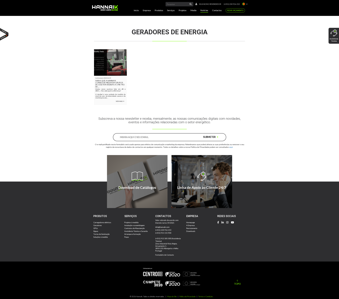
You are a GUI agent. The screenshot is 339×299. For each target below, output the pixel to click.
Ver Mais (119, 101)
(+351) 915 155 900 (163, 233)
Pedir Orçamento (235, 10)
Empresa (147, 10)
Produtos (159, 10)
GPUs (95, 228)
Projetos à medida (131, 222)
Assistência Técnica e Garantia (136, 231)
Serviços (171, 10)
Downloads (190, 231)
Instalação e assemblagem (134, 225)
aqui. (231, 147)
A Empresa (190, 225)
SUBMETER (209, 136)
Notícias (204, 10)
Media (193, 10)
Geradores (97, 225)
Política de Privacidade (187, 296)
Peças (126, 237)
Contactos (217, 10)
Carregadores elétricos (102, 222)
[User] (195, 4)
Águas (95, 231)
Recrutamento (191, 228)
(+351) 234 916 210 (232, 4)
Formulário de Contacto (164, 255)
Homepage (190, 222)
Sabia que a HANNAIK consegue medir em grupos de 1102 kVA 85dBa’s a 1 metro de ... (110, 84)
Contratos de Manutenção (134, 228)
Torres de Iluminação (101, 234)
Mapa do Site (172, 296)
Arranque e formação (132, 234)
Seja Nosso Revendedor (210, 4)
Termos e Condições (205, 296)
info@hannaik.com (162, 227)
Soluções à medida (100, 237)
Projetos (182, 10)
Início (136, 10)
